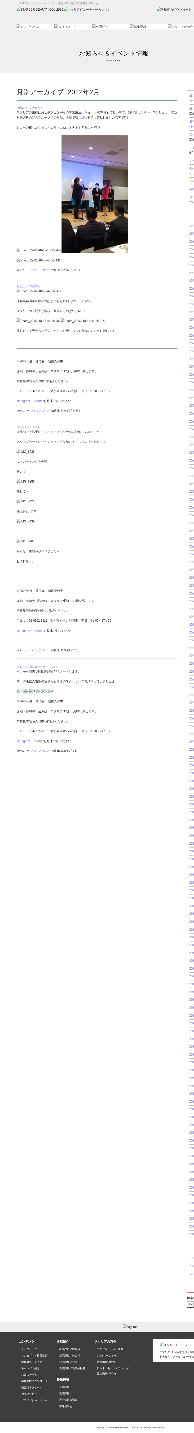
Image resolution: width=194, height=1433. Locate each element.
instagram (23, 401)
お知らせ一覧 (29, 1374)
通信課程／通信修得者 (72, 1368)
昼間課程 (64, 1387)
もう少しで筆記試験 (28, 286)
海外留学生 (65, 1406)
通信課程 (64, 1393)
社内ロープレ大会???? (30, 107)
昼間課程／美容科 (69, 1355)
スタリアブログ (40, 270)
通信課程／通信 (68, 1361)
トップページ (29, 1349)
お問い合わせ (29, 1393)
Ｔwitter (38, 401)
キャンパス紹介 (30, 1368)
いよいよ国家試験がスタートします (37, 666)
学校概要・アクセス (33, 1361)
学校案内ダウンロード (34, 1381)
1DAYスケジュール (108, 1355)
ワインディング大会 (28, 427)
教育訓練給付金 (106, 1361)
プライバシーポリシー (34, 1400)
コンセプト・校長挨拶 (34, 1355)
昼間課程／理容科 (69, 1349)
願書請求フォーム (31, 1387)
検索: (190, 1298)
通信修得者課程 (68, 1399)
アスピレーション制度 (110, 1349)
